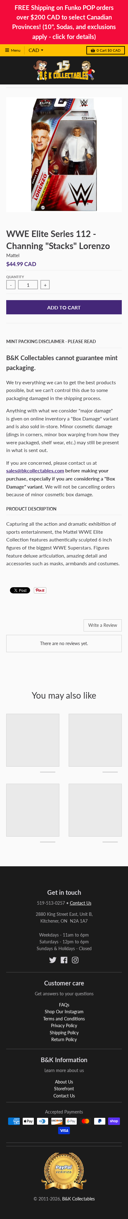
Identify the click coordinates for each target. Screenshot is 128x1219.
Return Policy (64, 1039)
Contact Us (80, 903)
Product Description (31, 508)
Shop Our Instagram (64, 1011)
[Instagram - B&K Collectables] (75, 960)
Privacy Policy (64, 1025)
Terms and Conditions (64, 1018)
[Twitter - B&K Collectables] (53, 960)
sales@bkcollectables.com (35, 470)
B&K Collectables (78, 1198)
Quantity (15, 277)
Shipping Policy (64, 1032)
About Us (64, 1081)
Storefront (64, 1088)
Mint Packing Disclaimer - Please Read (51, 341)
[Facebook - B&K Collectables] (64, 960)
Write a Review (102, 625)
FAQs (64, 1004)
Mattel (13, 255)
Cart (109, 50)
